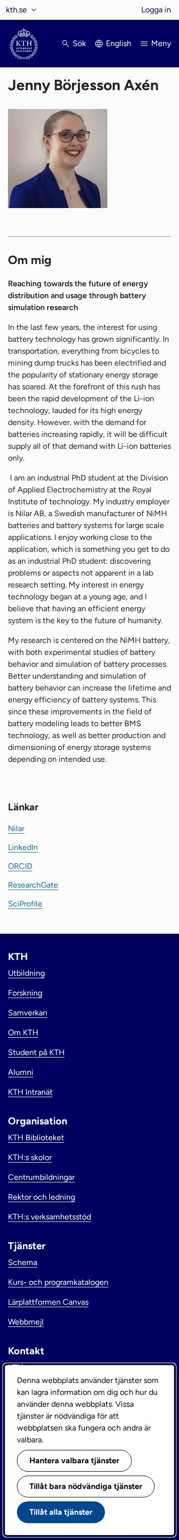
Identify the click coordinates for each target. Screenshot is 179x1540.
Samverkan (27, 1012)
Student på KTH (36, 1052)
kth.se (16, 9)
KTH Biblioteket (36, 1137)
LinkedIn (23, 847)
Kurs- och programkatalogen (58, 1282)
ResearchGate (33, 885)
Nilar (16, 828)
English (118, 43)
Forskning (25, 993)
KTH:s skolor (30, 1157)
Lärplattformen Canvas (48, 1302)
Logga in (156, 9)
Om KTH (23, 1032)
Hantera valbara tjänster (74, 1460)
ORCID (20, 866)
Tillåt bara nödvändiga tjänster (85, 1486)
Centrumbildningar (41, 1177)
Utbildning (26, 973)
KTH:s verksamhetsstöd (49, 1216)
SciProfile (25, 903)
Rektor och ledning (41, 1197)
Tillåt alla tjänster (60, 1512)
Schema (22, 1262)
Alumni (20, 1072)
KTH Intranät (30, 1092)
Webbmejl (26, 1322)
